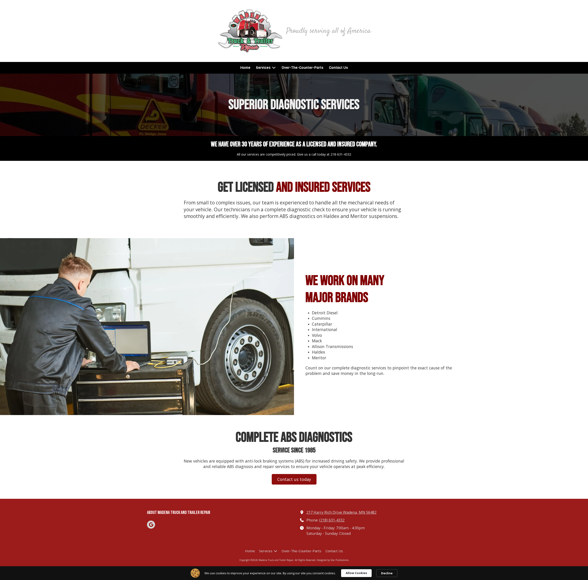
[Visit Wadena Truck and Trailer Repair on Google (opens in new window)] (151, 525)
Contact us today (294, 479)
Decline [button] (387, 573)
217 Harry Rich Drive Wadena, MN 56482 (341, 512)
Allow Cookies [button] (356, 573)
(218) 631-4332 (332, 520)
